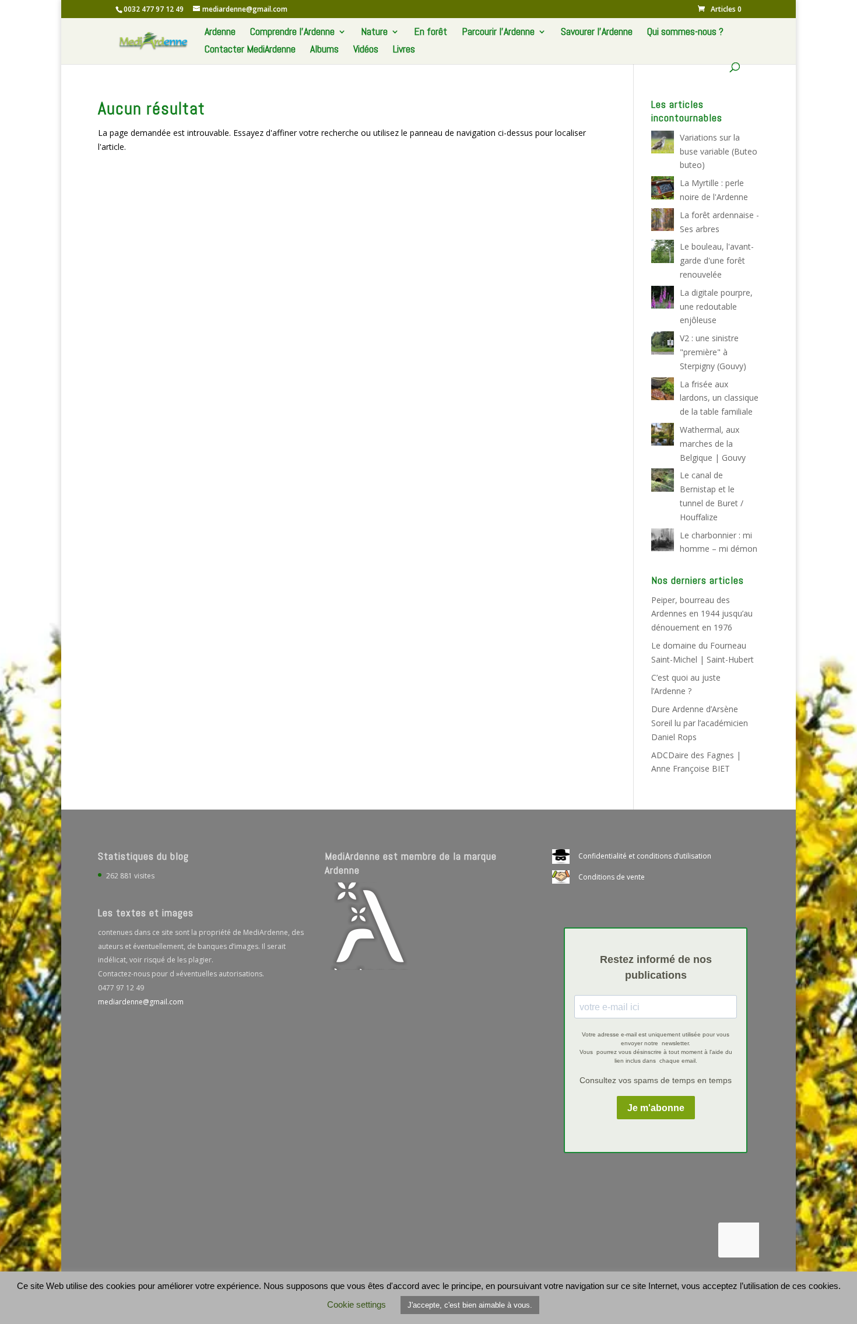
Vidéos (365, 50)
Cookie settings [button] (356, 1304)
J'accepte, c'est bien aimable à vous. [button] (470, 1305)
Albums (324, 50)
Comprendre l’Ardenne (292, 32)
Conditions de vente (611, 877)
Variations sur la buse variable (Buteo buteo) (718, 151)
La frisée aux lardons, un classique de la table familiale (719, 398)
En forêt (430, 32)
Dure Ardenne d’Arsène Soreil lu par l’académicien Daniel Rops (699, 722)
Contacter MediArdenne (250, 50)
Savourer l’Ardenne (597, 32)
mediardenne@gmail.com (141, 1002)
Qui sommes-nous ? (685, 32)
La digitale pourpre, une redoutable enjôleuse (716, 306)
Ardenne (220, 32)
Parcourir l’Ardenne (498, 32)
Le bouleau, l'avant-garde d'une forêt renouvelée (717, 260)
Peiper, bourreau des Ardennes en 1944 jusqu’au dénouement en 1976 (702, 613)
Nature (374, 32)
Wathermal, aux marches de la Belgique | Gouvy (713, 443)
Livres (404, 50)
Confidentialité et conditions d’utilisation (644, 856)
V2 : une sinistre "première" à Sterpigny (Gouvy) (713, 352)
